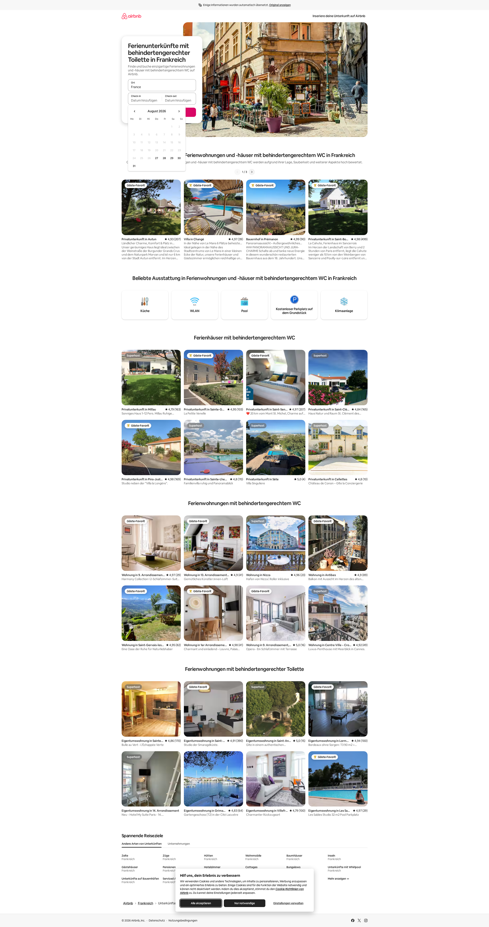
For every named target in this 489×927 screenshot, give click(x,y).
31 (134, 166)
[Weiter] (252, 172)
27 (156, 158)
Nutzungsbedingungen (183, 920)
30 (179, 158)
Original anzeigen (280, 5)
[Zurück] (237, 172)
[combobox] (162, 87)
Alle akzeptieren (201, 903)
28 (164, 158)
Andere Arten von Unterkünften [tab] (142, 843)
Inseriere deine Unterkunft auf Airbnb (339, 16)
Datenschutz (157, 920)
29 (171, 158)
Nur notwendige (244, 903)
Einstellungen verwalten (288, 903)
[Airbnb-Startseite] (131, 16)
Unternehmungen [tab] (179, 843)
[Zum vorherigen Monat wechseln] (135, 111)
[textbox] (145, 100)
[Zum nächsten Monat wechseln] (179, 111)
